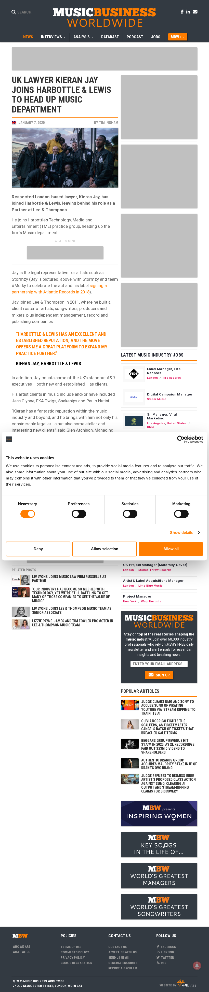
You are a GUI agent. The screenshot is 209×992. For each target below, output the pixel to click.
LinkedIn (167, 952)
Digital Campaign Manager (169, 394)
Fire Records (172, 377)
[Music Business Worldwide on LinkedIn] (189, 11)
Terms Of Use (71, 947)
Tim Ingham (108, 123)
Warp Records (151, 601)
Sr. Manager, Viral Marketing (162, 416)
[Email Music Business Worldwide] (195, 11)
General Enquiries (122, 963)
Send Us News (118, 957)
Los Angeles (156, 423)
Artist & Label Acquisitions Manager (153, 580)
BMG (150, 427)
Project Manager (137, 596)
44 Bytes (186, 983)
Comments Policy (75, 952)
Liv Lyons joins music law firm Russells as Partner (69, 579)
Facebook (168, 947)
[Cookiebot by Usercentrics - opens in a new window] (181, 439)
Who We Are (21, 946)
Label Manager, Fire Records (163, 371)
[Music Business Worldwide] (104, 17)
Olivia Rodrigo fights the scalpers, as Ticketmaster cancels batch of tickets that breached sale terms (167, 727)
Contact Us (117, 947)
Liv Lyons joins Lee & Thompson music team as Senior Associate (71, 610)
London (152, 377)
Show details (181, 532)
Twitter (167, 957)
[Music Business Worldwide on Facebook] (183, 11)
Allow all (171, 549)
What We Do (21, 952)
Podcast (135, 37)
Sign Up (162, 675)
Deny (38, 549)
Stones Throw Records (155, 570)
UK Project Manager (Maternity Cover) (155, 565)
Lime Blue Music (150, 585)
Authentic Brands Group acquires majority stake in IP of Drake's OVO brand (169, 764)
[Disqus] (65, 698)
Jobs (155, 37)
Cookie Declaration (76, 963)
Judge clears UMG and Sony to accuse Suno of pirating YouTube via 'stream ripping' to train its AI (168, 707)
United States (177, 423)
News (28, 37)
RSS (163, 963)
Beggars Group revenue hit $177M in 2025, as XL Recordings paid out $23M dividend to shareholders (167, 746)
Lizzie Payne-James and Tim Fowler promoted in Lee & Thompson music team (72, 623)
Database (110, 37)
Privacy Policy (73, 957)
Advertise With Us (122, 952)
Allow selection (104, 549)
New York (130, 601)
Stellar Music (156, 399)
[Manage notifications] (197, 965)
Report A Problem (122, 968)
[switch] (79, 514)
